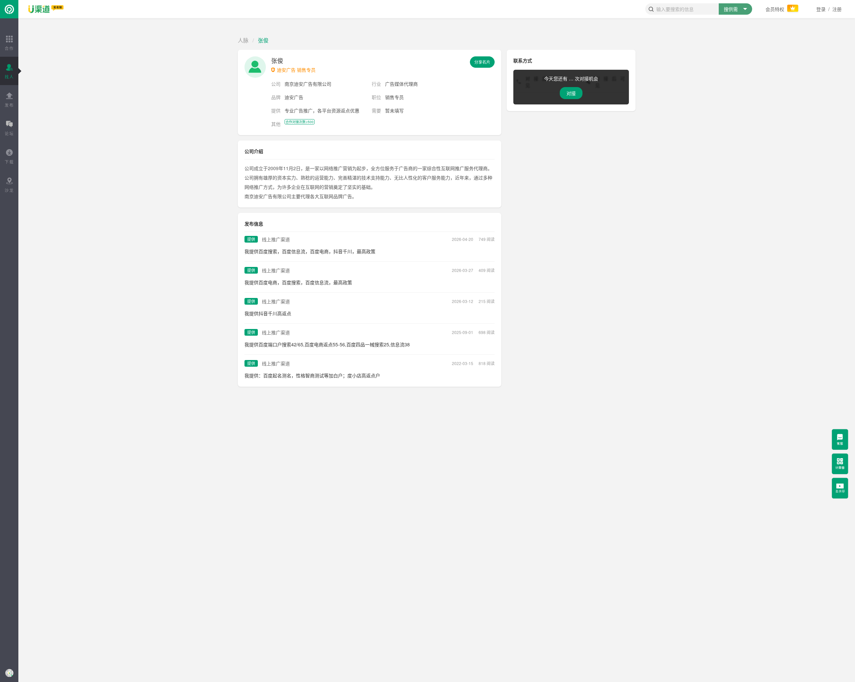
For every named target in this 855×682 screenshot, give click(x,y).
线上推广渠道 (276, 239)
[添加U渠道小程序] (9, 673)
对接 (571, 93)
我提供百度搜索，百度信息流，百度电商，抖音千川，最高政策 (309, 251)
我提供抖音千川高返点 (267, 313)
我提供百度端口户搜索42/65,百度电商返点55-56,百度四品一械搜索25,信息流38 (327, 344)
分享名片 (482, 62)
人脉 (243, 40)
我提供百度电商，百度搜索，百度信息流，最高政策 (298, 282)
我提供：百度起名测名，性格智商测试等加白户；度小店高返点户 (312, 375)
